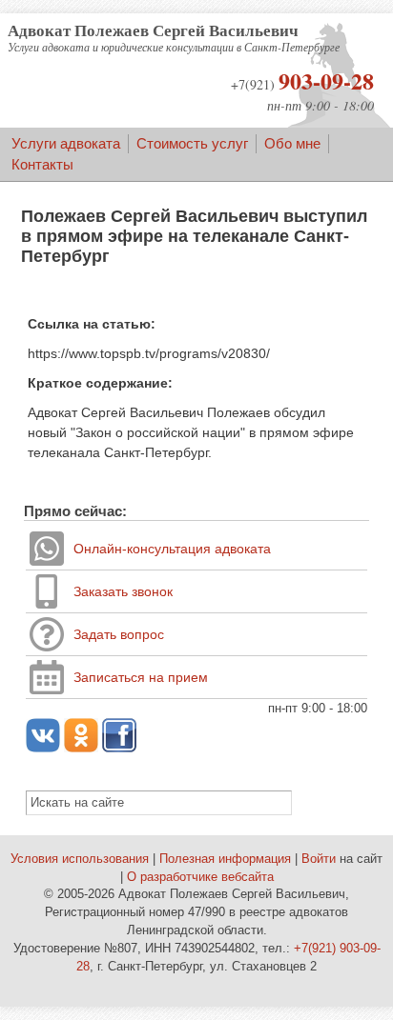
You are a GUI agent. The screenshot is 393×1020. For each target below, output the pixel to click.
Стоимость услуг (192, 143)
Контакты (42, 164)
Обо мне (292, 143)
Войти (318, 859)
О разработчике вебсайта (200, 877)
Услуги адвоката (65, 143)
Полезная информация (225, 859)
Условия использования (79, 859)
